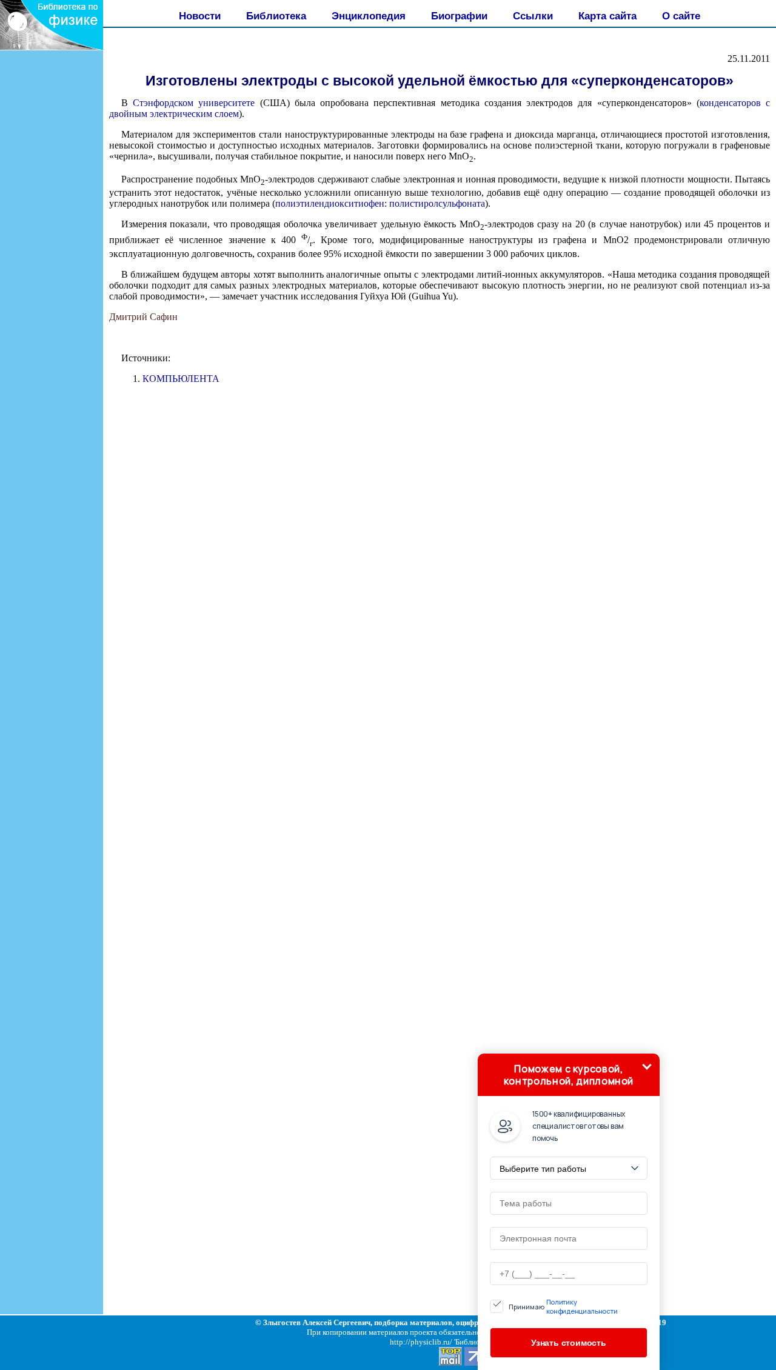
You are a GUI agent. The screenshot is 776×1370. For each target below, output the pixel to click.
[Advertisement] (51, 276)
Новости (200, 16)
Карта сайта (607, 16)
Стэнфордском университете (194, 103)
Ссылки (533, 16)
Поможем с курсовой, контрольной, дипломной (569, 1075)
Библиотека (276, 16)
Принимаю (563, 1306)
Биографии (459, 16)
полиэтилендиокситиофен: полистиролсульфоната (380, 203)
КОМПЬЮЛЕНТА (180, 378)
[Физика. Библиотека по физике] (51, 47)
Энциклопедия (369, 16)
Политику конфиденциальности (582, 1306)
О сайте (681, 16)
